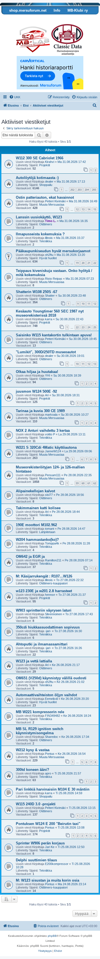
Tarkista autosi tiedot (23, 19)
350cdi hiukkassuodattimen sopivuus (48, 627)
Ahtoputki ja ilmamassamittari (42, 644)
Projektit (44, 165)
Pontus (49, 753)
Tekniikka (45, 241)
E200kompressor (56, 863)
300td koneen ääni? (32, 770)
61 (89, 483)
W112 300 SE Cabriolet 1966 (39, 158)
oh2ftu (49, 254)
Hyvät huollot (48, 258)
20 (83, 263)
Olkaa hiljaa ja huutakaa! (37, 372)
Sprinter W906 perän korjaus (40, 843)
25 (94, 327)
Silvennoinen (53, 614)
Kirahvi (49, 161)
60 (83, 483)
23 (83, 327)
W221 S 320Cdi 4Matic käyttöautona (46, 447)
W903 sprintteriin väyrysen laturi (43, 610)
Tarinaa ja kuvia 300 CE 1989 (40, 411)
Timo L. (50, 221)
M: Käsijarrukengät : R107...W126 (44, 576)
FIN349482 (52, 715)
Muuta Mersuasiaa (51, 204)
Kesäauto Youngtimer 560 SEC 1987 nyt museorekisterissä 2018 (50, 313)
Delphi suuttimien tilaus (36, 860)
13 (83, 209)
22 (94, 263)
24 (89, 327)
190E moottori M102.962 (36, 525)
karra (48, 319)
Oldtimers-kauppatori (53, 583)
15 (94, 209)
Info (57, 10)
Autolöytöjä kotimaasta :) (37, 178)
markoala (51, 414)
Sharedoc (51, 736)
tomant (49, 528)
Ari (47, 395)
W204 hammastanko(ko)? (37, 539)
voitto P (50, 434)
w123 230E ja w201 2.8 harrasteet (44, 591)
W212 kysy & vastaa (32, 750)
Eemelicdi (51, 698)
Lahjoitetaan (47, 532)
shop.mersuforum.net (27, 10)
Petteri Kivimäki (55, 201)
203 (80, 189)
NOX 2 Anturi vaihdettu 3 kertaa (43, 430)
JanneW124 (53, 451)
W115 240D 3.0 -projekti (36, 804)
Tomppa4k (52, 543)
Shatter (50, 295)
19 (77, 263)
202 (72, 189)
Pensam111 (53, 475)
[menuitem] (14, 97)
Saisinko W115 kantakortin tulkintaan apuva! (54, 335)
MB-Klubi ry (78, 10)
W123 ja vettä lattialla (34, 661)
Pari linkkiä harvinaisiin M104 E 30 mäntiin (52, 789)
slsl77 (49, 494)
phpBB (52, 935)
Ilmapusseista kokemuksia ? (40, 234)
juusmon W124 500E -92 (36, 391)
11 (89, 304)
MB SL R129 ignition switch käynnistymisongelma (39, 731)
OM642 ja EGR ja (30, 556)
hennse (50, 594)
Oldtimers (45, 224)
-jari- (48, 631)
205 (94, 189)
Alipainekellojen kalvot (35, 491)
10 (83, 304)
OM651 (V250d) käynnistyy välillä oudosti (51, 678)
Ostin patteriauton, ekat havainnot (45, 197)
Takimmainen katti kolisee (38, 508)
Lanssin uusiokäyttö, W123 (39, 217)
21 (89, 263)
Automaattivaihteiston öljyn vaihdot (46, 695)
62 (94, 483)
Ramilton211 (53, 560)
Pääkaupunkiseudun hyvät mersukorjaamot (53, 251)
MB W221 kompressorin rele (40, 712)
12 (77, 209)
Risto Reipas (53, 278)
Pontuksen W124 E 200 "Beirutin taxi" (48, 824)
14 (89, 209)
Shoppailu (45, 184)
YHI (47, 375)
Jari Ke (49, 847)
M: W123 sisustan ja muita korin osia (47, 880)
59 (77, 483)
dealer (49, 181)
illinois (49, 237)
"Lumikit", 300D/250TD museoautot (46, 352)
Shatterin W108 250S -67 (36, 292)
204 (87, 189)
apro (48, 773)
